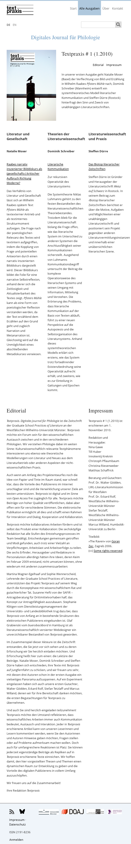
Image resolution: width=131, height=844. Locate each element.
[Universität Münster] (49, 812)
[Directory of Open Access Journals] (73, 812)
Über (105, 8)
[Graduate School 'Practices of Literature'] (95, 812)
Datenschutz (17, 824)
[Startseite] (20, 9)
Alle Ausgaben (89, 8)
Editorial (98, 65)
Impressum (114, 65)
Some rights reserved (108, 551)
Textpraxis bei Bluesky (22, 812)
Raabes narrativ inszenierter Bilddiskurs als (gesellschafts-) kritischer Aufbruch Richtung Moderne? (24, 173)
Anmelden (16, 840)
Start (73, 8)
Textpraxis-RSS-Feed (12, 812)
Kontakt (117, 8)
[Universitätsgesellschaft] (114, 812)
